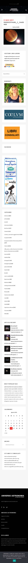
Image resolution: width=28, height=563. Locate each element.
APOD (5, 219)
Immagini (6, 260)
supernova (11, 401)
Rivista (5, 291)
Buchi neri (6, 228)
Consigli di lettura (5, 528)
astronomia (7, 387)
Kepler (5, 269)
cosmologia (14, 391)
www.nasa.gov (18, 462)
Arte (5, 222)
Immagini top (7, 263)
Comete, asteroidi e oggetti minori (12, 234)
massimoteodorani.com (9, 464)
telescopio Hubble (13, 389)
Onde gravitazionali (8, 285)
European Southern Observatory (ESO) (13, 240)
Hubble (6, 257)
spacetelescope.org (18, 466)
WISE (5, 313)
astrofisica (20, 391)
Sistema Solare (7, 294)
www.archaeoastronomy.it (10, 456)
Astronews (6, 225)
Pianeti (5, 288)
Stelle (5, 304)
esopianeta (11, 399)
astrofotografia (7, 395)
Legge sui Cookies (5, 516)
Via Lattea (6, 310)
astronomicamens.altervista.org (11, 458)
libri (5, 273)
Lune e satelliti (7, 276)
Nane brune (6, 279)
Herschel (6, 254)
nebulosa (20, 389)
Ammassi (6, 215)
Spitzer (6, 301)
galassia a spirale (15, 395)
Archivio (3, 519)
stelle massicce (16, 399)
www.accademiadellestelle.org (11, 460)
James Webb (7, 266)
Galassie (6, 246)
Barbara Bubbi (16, 27)
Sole (5, 298)
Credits (2, 525)
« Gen (5, 433)
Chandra (6, 231)
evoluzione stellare (18, 393)
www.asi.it (12, 462)
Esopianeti (6, 237)
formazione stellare (17, 387)
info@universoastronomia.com (10, 501)
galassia (6, 389)
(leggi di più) (12, 60)
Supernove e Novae (8, 307)
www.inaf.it (7, 462)
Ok (14, 560)
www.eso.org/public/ (9, 466)
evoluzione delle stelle (9, 393)
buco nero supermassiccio (12, 397)
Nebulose (6, 282)
